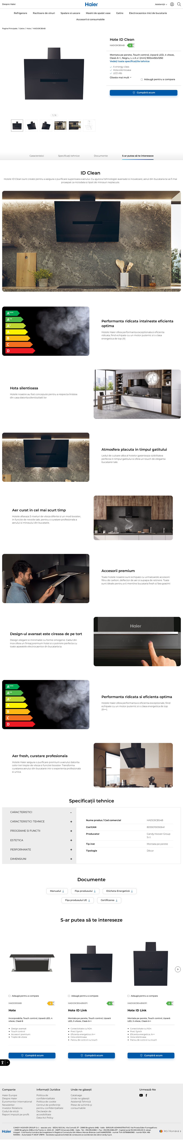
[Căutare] (179, 4)
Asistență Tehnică (81, 1101)
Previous (5, 969)
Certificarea (107, 900)
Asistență (160, 4)
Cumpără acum (146, 92)
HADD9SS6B (15, 1003)
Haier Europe (9, 1095)
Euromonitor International (17, 1101)
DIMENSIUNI (18, 859)
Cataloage (76, 1095)
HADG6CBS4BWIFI (137, 1003)
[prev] (3, 156)
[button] (7, 1062)
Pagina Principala (9, 28)
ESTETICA (16, 840)
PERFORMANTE (20, 849)
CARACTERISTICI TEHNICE (27, 821)
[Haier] (91, 4)
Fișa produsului (84, 891)
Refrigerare (20, 13)
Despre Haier (9, 4)
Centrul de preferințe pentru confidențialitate (49, 1106)
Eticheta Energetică (118, 891)
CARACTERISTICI (21, 812)
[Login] (172, 4)
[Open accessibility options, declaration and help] (2, 1063)
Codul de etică (10, 1111)
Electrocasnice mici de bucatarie (148, 13)
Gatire (119, 13)
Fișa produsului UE (76, 900)
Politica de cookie (46, 1101)
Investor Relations (12, 1108)
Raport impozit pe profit (15, 1114)
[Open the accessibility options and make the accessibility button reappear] (3, 1143)
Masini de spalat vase (98, 13)
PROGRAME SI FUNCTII (25, 830)
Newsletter (8, 1105)
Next (178, 969)
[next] (100, 75)
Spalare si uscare (70, 13)
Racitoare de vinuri (44, 13)
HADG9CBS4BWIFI (77, 1003)
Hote (29, 28)
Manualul (55, 891)
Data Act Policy (44, 1117)
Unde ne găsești (80, 1098)
